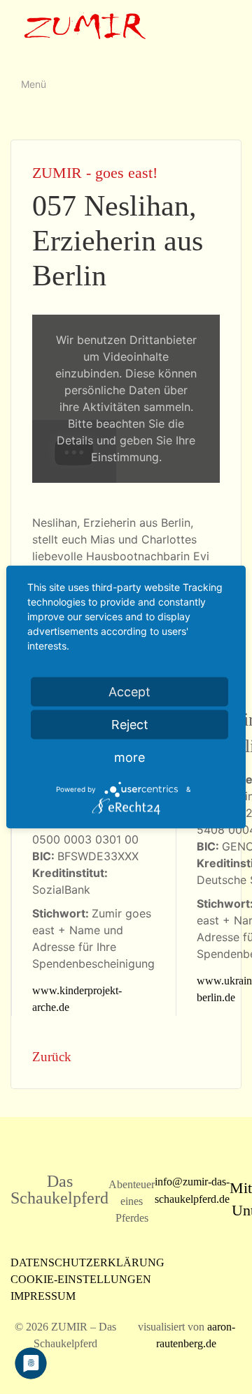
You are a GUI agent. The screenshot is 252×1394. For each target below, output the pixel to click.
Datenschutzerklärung (87, 1262)
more (129, 757)
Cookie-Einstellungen (80, 1279)
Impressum (43, 1296)
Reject (129, 724)
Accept (129, 691)
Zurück (51, 1056)
